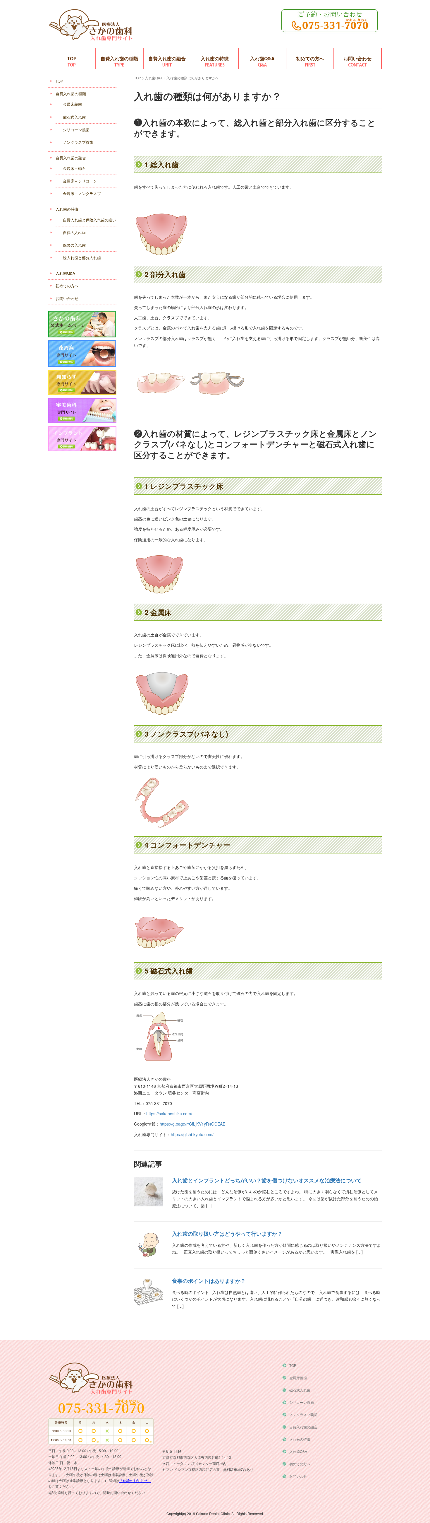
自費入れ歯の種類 (119, 58)
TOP (72, 58)
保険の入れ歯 (74, 245)
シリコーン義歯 (76, 129)
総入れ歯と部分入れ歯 (82, 257)
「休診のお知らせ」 (135, 1480)
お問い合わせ (357, 58)
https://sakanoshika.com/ (169, 1113)
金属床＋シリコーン (80, 181)
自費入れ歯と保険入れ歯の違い (89, 220)
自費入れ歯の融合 (167, 58)
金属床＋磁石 (74, 168)
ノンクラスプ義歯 (78, 142)
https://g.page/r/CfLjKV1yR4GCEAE (192, 1124)
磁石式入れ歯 (74, 117)
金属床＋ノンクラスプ (82, 193)
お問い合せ (298, 1476)
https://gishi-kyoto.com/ (192, 1134)
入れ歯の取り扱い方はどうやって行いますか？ (227, 1233)
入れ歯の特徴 (215, 58)
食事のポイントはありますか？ (209, 1281)
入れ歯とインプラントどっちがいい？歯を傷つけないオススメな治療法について (267, 1180)
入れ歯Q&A (262, 58)
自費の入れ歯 (74, 232)
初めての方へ (310, 58)
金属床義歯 (72, 104)
